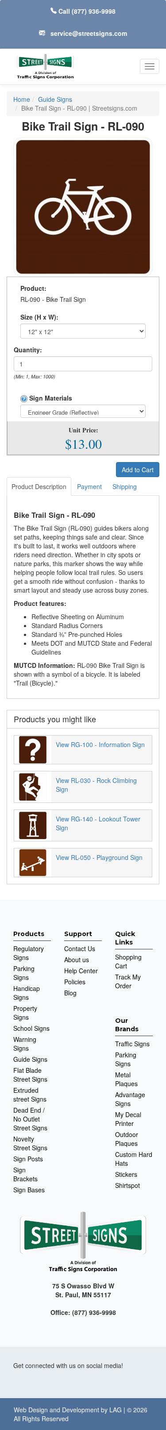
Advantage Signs (130, 1099)
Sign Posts (28, 1158)
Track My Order (128, 981)
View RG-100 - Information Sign (100, 744)
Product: (33, 288)
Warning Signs (24, 1043)
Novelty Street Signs (30, 1143)
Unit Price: (83, 430)
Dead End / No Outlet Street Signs (30, 1119)
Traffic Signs (132, 1043)
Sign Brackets (25, 1174)
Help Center (81, 970)
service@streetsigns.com (88, 33)
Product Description (39, 486)
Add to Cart (138, 469)
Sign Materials (49, 397)
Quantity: (28, 349)
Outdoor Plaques (126, 1139)
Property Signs (25, 1012)
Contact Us (79, 948)
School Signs (31, 1028)
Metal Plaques (126, 1079)
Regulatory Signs (28, 953)
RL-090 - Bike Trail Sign (53, 299)
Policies (74, 981)
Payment (89, 486)
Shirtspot (127, 1185)
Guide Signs (30, 1059)
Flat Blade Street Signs (30, 1074)
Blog (70, 992)
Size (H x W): (39, 316)
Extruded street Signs (29, 1094)
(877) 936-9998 (94, 11)
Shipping (124, 486)
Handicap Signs (26, 993)
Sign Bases (29, 1189)
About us (76, 959)
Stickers (126, 1174)
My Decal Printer (128, 1119)
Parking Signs (24, 973)
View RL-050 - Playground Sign (99, 857)
